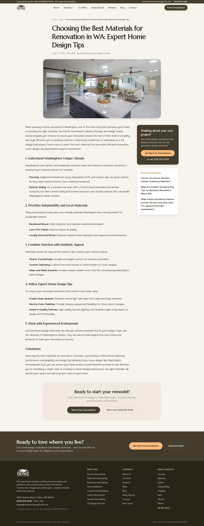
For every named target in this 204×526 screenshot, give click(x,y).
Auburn (161, 482)
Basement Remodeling (97, 482)
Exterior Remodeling (96, 499)
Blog (122, 7)
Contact (133, 7)
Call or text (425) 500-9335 (119, 410)
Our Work (82, 7)
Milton (160, 503)
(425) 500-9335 (180, 2)
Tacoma (161, 474)
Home (54, 20)
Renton (161, 499)
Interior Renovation (96, 495)
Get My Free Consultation (158, 153)
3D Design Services (96, 503)
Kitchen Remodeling (96, 474)
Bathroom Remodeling (97, 478)
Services (68, 7)
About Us (126, 474)
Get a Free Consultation (84, 410)
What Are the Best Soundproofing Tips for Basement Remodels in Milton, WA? (157, 190)
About (56, 7)
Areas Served (97, 7)
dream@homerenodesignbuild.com (156, 2)
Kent (160, 495)
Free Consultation (176, 7)
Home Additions (94, 486)
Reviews (112, 7)
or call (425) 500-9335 (158, 159)
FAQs (124, 486)
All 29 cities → (165, 508)
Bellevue (161, 478)
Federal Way (163, 486)
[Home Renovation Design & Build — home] (21, 8)
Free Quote (127, 503)
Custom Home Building (97, 491)
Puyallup (162, 491)
